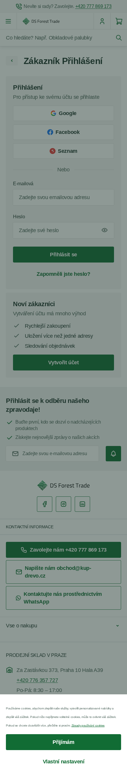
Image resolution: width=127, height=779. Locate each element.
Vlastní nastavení (63, 762)
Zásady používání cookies (88, 725)
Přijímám (63, 742)
